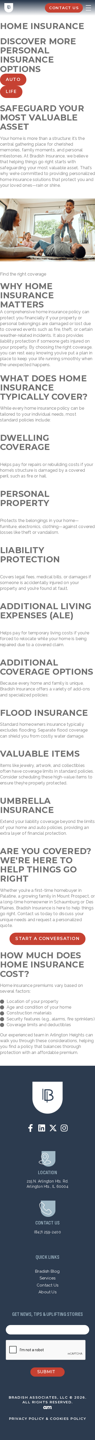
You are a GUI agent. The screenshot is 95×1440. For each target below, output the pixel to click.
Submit (46, 1371)
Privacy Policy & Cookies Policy (47, 1418)
